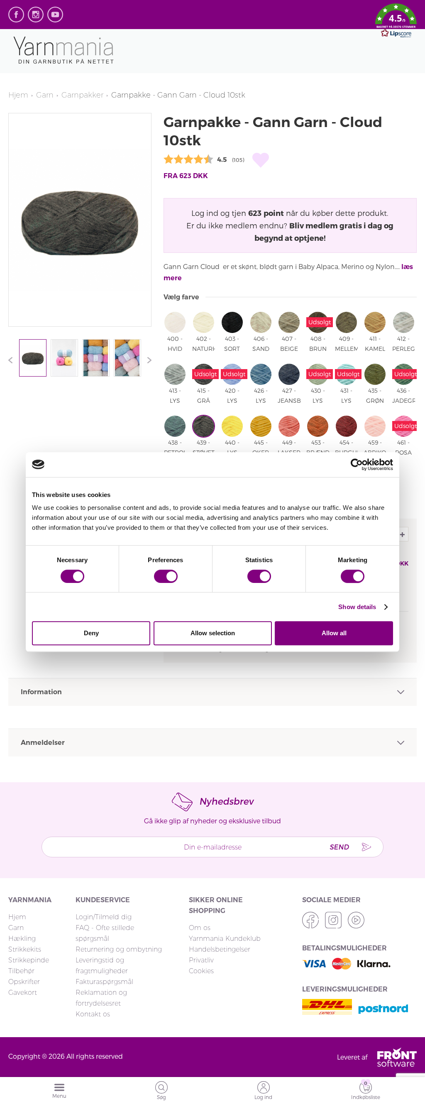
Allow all (334, 632)
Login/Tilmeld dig (104, 917)
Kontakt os (93, 1014)
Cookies (201, 971)
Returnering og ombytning (119, 949)
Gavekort (22, 992)
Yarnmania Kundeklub (225, 938)
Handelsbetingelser (219, 949)
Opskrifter (24, 982)
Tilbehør (21, 971)
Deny (91, 632)
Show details (357, 606)
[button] (396, 22)
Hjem (18, 95)
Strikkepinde (28, 960)
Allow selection (213, 632)
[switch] (166, 576)
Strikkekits (24, 949)
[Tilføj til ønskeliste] (260, 160)
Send (339, 847)
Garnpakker (82, 95)
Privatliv (201, 960)
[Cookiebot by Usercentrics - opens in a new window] (356, 464)
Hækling (22, 938)
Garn (45, 95)
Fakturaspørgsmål (104, 982)
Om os (199, 928)
